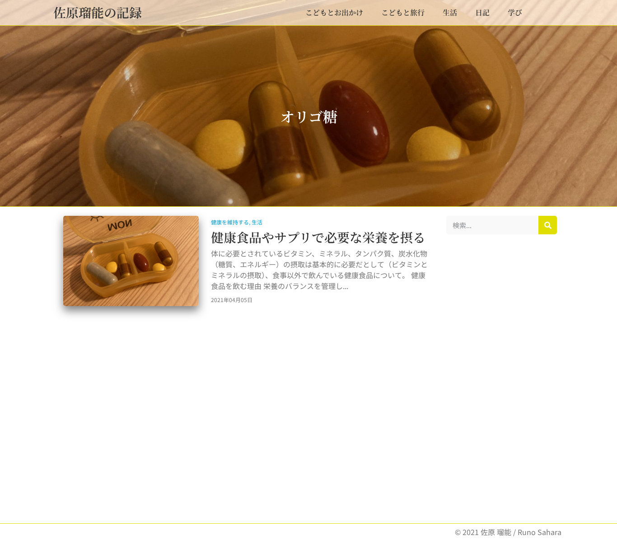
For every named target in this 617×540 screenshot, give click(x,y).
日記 (482, 12)
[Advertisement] (501, 378)
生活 (450, 12)
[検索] (547, 225)
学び (515, 12)
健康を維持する (230, 222)
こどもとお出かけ (334, 12)
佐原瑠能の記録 (97, 12)
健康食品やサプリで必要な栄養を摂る (318, 237)
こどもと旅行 (403, 12)
